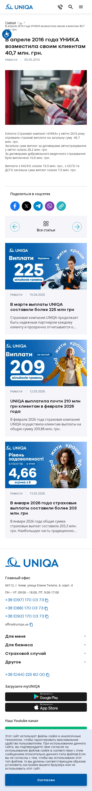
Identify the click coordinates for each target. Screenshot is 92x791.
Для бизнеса (19, 644)
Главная (10, 22)
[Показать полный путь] (20, 22)
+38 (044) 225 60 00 (25, 674)
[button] (15, 206)
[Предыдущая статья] (15, 227)
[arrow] (85, 636)
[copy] (61, 206)
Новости (11, 60)
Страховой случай (25, 653)
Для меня (15, 636)
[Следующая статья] (77, 227)
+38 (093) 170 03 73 (24, 616)
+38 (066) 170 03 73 (24, 608)
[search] (70, 7)
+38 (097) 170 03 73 (24, 599)
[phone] (60, 7)
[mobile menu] (81, 7)
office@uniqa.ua (16, 624)
